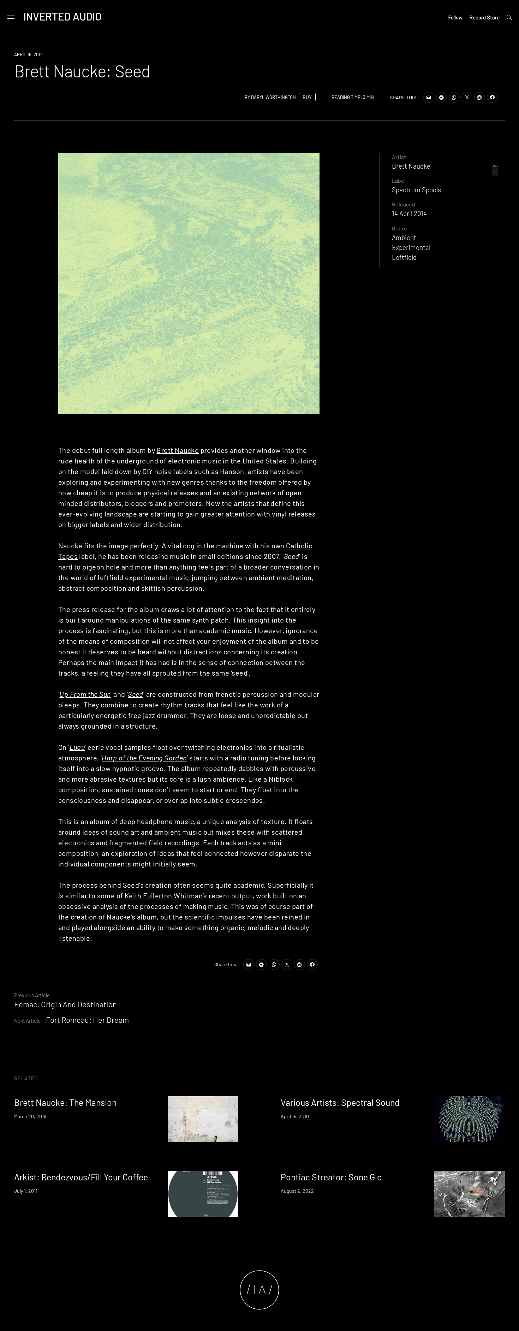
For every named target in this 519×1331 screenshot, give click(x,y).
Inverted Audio (63, 16)
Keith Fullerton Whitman (164, 895)
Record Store (484, 17)
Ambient (404, 237)
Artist (399, 156)
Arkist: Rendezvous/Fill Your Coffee (81, 1177)
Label (399, 180)
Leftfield (404, 257)
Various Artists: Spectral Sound (340, 1102)
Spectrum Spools (416, 190)
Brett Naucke (177, 450)
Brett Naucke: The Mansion (65, 1102)
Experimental (411, 247)
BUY (307, 97)
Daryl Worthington (273, 97)
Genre (399, 228)
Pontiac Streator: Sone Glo (331, 1177)
